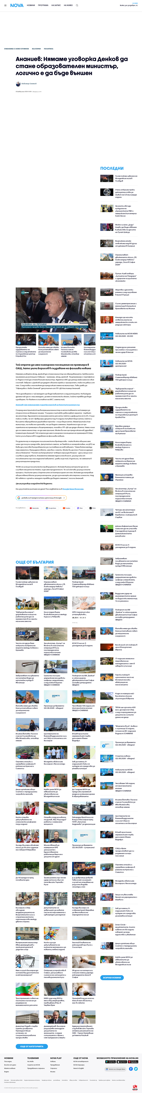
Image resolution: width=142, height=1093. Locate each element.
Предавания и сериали (36, 1068)
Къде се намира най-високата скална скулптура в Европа (124, 695)
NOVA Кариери (78, 1065)
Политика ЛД (93, 1080)
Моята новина (9, 1068)
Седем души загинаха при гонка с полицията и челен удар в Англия (126, 349)
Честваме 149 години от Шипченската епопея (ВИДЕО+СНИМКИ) (83, 708)
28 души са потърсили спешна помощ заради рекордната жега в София (82, 973)
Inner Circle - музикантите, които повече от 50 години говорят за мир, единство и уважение (125, 930)
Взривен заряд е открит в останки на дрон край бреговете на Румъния (125, 429)
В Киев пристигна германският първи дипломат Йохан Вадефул (81, 737)
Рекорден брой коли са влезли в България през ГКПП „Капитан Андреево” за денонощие (83, 820)
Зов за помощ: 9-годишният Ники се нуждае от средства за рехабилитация (83, 765)
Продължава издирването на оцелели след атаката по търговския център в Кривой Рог (126, 412)
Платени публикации (10, 1082)
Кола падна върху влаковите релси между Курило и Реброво (55, 614)
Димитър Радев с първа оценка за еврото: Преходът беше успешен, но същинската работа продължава (27, 1032)
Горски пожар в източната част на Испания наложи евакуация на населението (124, 680)
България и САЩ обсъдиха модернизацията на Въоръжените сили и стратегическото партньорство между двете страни (26, 915)
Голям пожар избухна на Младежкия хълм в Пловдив (27, 584)
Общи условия (73, 1080)
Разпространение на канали (32, 1080)
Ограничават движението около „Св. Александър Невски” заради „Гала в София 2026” (54, 586)
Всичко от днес (10, 1065)
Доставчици (56, 1080)
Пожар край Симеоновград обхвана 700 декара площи (83, 584)
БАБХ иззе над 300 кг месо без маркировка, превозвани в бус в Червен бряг (54, 1001)
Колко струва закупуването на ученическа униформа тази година (26, 820)
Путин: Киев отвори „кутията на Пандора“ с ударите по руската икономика (126, 277)
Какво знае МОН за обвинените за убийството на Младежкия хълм (52, 792)
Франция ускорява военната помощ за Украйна (124, 477)
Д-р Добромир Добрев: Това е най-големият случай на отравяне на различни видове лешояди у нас (82, 882)
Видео (6, 1071)
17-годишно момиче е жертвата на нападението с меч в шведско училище (125, 662)
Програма (43, 5)
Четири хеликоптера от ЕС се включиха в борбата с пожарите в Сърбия (126, 513)
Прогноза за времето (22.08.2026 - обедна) (54, 707)
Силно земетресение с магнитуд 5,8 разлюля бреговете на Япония (126, 305)
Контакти (65, 1080)
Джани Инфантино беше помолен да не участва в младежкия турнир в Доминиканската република (126, 531)
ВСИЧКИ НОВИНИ (112, 977)
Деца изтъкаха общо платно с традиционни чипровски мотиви (26, 791)
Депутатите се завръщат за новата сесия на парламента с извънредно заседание (55, 911)
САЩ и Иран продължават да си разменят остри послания (124, 852)
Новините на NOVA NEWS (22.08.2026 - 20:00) (126, 335)
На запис (56, 5)
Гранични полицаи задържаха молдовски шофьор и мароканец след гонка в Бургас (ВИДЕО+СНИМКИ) (54, 680)
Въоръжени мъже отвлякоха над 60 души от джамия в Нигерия (126, 243)
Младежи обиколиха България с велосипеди (54, 763)
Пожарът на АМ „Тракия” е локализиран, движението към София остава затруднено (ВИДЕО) (83, 680)
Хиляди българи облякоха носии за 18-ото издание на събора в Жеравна (27, 847)
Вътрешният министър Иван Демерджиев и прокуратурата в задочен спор (27, 945)
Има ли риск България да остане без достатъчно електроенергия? (27, 972)
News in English (78, 1068)
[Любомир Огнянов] (18, 83)
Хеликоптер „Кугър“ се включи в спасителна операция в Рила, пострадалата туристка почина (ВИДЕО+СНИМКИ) (54, 649)
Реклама (6, 1080)
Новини (31, 5)
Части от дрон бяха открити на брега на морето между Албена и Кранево (27, 646)
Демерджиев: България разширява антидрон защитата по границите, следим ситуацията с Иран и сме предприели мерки (54, 1032)
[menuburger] (5, 5)
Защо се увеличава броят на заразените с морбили (126, 897)
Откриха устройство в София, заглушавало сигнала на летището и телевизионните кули (55, 973)
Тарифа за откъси (47, 1080)
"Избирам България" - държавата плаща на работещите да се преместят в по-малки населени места (26, 616)
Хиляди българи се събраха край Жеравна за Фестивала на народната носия (83, 911)
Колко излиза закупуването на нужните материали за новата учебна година (55, 945)
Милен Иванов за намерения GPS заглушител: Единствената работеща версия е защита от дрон (53, 851)
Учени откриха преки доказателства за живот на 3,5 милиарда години (126, 193)
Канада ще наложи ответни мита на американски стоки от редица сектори (126, 321)
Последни (8, 1061)
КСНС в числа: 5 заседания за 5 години (82, 644)
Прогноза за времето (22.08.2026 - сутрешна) (83, 846)
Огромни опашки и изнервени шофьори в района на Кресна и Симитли (25, 765)
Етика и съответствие (118, 1080)
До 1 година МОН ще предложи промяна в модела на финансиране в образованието (83, 792)
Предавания (55, 1065)
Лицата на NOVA (33, 1065)
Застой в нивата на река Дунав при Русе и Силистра (82, 944)
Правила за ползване (104, 1080)
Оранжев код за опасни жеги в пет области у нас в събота (83, 1000)
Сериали (53, 1068)
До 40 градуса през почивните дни (25, 879)
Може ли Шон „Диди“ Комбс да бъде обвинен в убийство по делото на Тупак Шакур (126, 228)
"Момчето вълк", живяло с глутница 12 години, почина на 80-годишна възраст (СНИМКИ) (126, 729)
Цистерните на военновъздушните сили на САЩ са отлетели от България (55, 737)
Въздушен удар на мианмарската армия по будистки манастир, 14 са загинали (126, 597)
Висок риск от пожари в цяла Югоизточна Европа (126, 647)
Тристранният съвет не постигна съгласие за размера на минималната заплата (27, 1001)
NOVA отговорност (80, 1061)
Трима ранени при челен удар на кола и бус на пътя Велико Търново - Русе (55, 881)
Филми (52, 1071)
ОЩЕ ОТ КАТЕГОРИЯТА (31, 1046)
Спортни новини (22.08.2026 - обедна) (125, 757)
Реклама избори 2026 (16, 1080)
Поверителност (83, 1080)
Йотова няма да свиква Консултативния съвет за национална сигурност (27, 709)
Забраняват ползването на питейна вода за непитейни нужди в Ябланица (27, 679)
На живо (68, 5)
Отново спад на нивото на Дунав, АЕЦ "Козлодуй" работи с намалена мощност (55, 820)
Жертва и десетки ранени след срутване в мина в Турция (126, 292)
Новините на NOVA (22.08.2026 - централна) (123, 363)
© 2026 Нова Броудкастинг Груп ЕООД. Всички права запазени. (21, 1087)
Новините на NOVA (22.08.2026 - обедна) (125, 771)
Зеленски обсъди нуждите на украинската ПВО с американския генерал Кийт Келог (126, 211)
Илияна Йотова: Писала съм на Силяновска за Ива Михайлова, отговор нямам (27, 737)
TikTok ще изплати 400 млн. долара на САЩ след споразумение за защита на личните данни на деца (125, 712)
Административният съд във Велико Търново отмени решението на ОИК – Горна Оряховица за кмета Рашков (83, 1030)
